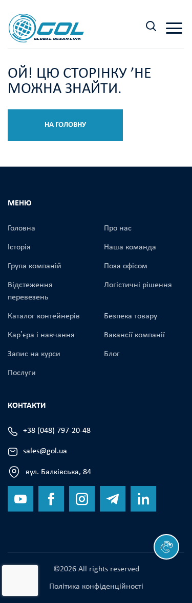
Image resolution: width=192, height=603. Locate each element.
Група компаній (34, 266)
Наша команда (130, 247)
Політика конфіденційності (96, 587)
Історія (19, 247)
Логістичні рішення (138, 285)
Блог (112, 354)
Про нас (118, 228)
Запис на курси (34, 354)
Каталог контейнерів (44, 316)
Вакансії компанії (134, 335)
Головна (21, 228)
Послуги (22, 373)
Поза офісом (125, 266)
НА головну (65, 125)
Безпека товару (130, 316)
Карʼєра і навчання (41, 335)
